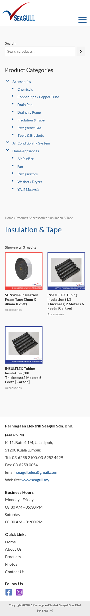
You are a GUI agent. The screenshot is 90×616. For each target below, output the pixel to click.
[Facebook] (8, 592)
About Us (13, 549)
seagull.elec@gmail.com (36, 472)
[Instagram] (19, 592)
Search (10, 43)
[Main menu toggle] (82, 19)
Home (9, 218)
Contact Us (14, 571)
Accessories (38, 218)
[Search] (80, 51)
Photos (11, 564)
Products (22, 218)
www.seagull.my (35, 479)
